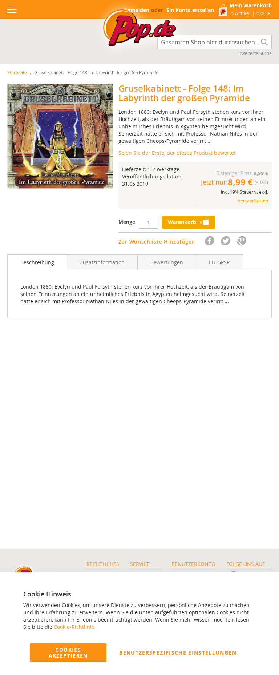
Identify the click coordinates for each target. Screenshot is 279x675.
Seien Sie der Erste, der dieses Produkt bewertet (177, 152)
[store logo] (139, 29)
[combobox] (214, 42)
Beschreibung (37, 262)
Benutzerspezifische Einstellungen (177, 652)
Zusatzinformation (102, 262)
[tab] (37, 262)
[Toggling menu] (11, 10)
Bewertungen (166, 262)
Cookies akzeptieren (68, 652)
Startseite (17, 72)
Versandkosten (253, 201)
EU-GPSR (219, 262)
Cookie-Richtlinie (74, 626)
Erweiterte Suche (254, 53)
